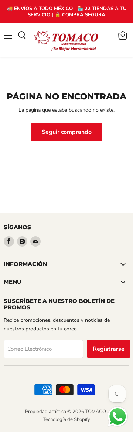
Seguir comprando (67, 132)
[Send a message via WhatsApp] (117, 416)
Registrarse (109, 349)
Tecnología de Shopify (66, 419)
